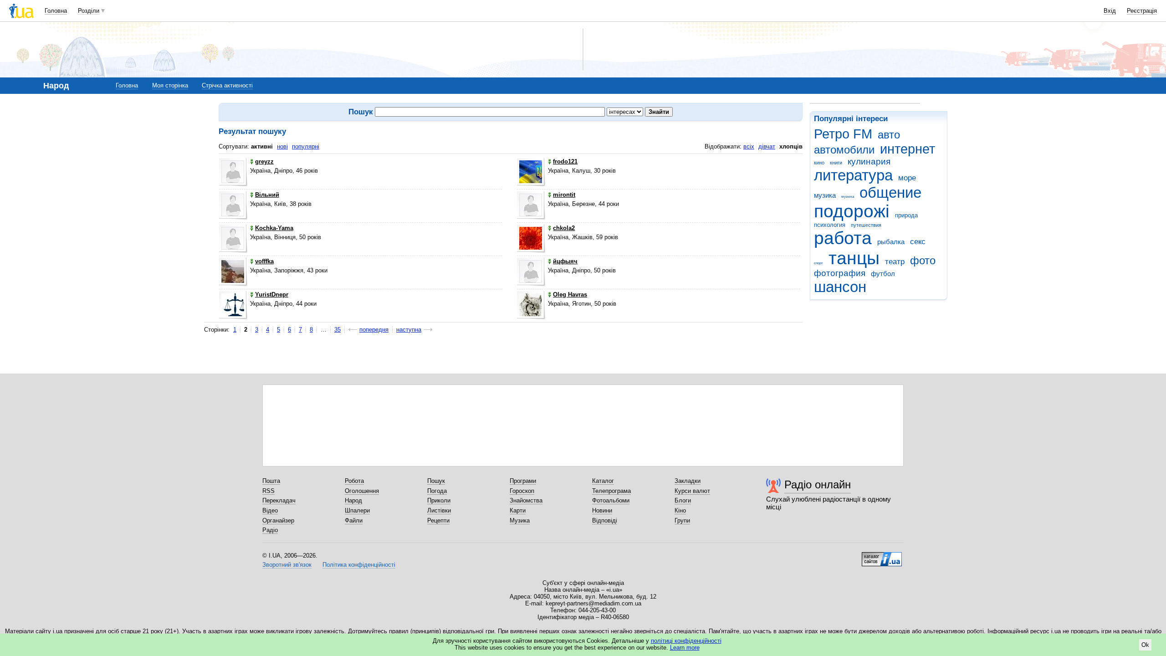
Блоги (683, 500)
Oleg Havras (570, 294)
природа (906, 215)
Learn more (685, 647)
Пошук (436, 480)
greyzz (264, 161)
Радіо (270, 530)
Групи (682, 520)
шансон (840, 286)
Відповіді (604, 520)
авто (889, 135)
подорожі (852, 211)
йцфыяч (565, 261)
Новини (602, 510)
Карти (518, 510)
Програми (523, 480)
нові (282, 146)
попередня (374, 329)
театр (895, 261)
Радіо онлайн (817, 484)
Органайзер (278, 520)
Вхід (1110, 10)
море (907, 178)
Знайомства (526, 500)
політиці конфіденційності (686, 640)
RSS (268, 490)
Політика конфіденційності (358, 564)
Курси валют (692, 490)
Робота (354, 480)
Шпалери (357, 510)
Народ (353, 500)
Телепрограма (611, 490)
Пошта (271, 480)
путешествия (866, 225)
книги (836, 162)
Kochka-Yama (274, 228)
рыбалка (891, 242)
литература (853, 175)
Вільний (267, 194)
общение (890, 192)
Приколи (438, 500)
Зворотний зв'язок (287, 564)
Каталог (603, 480)
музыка (847, 197)
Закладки (688, 480)
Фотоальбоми (610, 500)
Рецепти (438, 520)
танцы (854, 258)
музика (825, 195)
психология (829, 224)
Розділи (88, 10)
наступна (408, 329)
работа (843, 238)
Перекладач (279, 500)
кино (819, 162)
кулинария (869, 161)
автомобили (844, 150)
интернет (907, 149)
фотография (839, 273)
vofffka (264, 261)
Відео (270, 510)
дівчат (766, 146)
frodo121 (565, 161)
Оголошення (362, 490)
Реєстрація (1142, 10)
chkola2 (564, 228)
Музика (520, 520)
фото (923, 260)
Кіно (680, 510)
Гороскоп (522, 490)
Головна (56, 10)
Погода (437, 490)
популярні (305, 146)
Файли (354, 520)
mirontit (564, 194)
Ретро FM (843, 134)
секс (918, 241)
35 (337, 329)
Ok (1145, 644)
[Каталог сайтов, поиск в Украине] (882, 555)
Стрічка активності (227, 85)
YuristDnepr (271, 294)
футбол (883, 273)
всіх (748, 146)
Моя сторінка (170, 85)
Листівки (439, 510)
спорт (818, 263)
